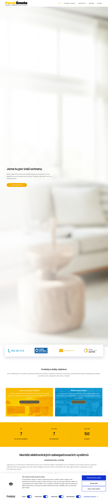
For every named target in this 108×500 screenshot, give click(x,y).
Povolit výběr (94, 483)
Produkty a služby (69, 3)
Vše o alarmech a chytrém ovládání (29, 402)
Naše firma (81, 3)
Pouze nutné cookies (94, 489)
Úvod (59, 3)
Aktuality (91, 3)
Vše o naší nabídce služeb (78, 402)
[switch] (45, 496)
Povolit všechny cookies (94, 477)
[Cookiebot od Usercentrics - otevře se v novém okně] (11, 496)
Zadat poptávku (17, 185)
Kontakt (99, 3)
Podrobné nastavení (90, 496)
